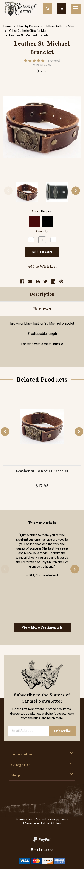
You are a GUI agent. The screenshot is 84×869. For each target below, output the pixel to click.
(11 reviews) (52, 60)
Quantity (42, 231)
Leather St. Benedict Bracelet (42, 471)
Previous (8, 190)
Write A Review (42, 65)
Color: (42, 211)
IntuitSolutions (53, 823)
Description (42, 294)
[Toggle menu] (76, 9)
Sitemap (53, 819)
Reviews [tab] (42, 308)
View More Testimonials (42, 627)
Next (76, 190)
